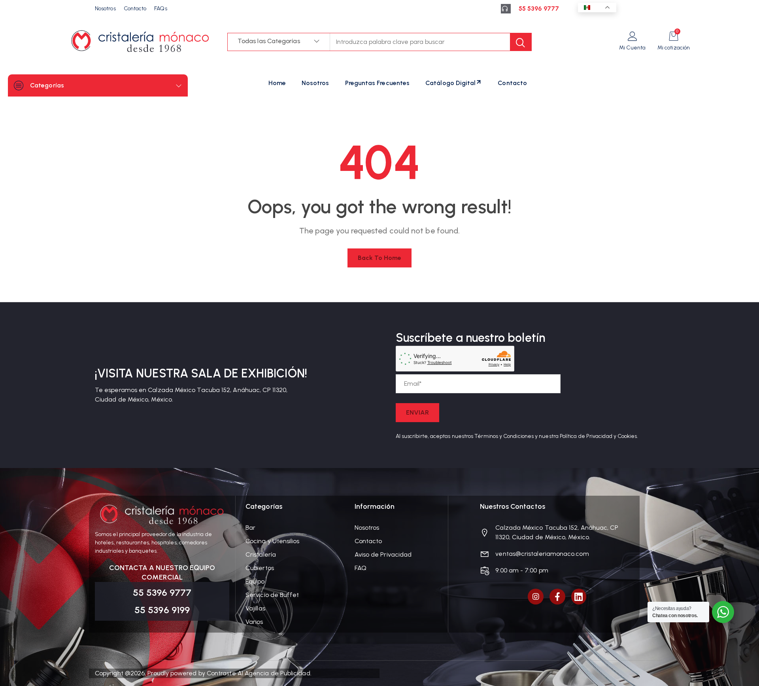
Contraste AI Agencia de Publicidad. (259, 673)
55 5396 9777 (539, 8)
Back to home (380, 258)
